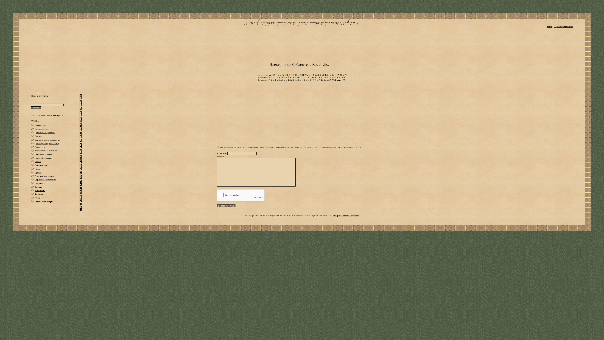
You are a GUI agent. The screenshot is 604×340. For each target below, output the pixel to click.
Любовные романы (43, 154)
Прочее (38, 172)
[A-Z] (339, 74)
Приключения (41, 165)
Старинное (40, 183)
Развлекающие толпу (352, 147)
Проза (37, 168)
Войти (549, 26)
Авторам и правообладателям (346, 215)
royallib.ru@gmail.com (321, 215)
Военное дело (41, 125)
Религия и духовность (44, 176)
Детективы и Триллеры (45, 132)
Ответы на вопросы (54, 115)
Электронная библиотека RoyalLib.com (302, 64)
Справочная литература (45, 179)
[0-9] (344, 74)
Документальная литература (47, 139)
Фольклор (39, 194)
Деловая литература (44, 129)
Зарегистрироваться (563, 26)
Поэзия (38, 161)
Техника (38, 186)
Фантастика (40, 190)
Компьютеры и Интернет (46, 150)
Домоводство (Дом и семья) (47, 143)
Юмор (37, 197)
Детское (38, 136)
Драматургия (40, 147)
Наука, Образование (43, 157)
